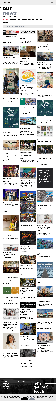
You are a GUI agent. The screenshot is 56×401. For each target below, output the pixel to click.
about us (6, 383)
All (4, 21)
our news (6, 388)
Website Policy (31, 397)
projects (6, 385)
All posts (6, 19)
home (5, 381)
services (6, 387)
